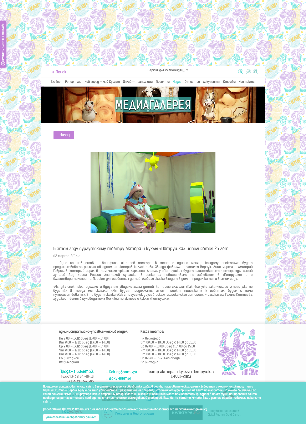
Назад (65, 135)
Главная (56, 82)
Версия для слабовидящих (168, 70)
